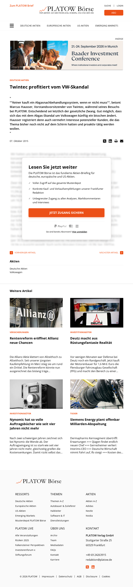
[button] (104, 141)
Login (120, 5)
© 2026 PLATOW (28, 576)
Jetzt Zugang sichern (66, 213)
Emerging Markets (106, 25)
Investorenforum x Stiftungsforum (25, 552)
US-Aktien (83, 25)
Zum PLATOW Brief (21, 5)
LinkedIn (93, 567)
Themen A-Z (57, 501)
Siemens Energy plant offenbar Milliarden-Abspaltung (95, 421)
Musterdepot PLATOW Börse (30, 520)
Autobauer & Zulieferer (63, 506)
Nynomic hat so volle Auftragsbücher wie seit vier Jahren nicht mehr (32, 423)
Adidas (89, 506)
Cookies (106, 576)
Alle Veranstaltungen (26, 535)
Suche (107, 5)
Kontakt (54, 554)
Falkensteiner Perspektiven (29, 545)
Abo (113, 12)
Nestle (89, 510)
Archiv (53, 535)
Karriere (54, 559)
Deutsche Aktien (30, 25)
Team (53, 540)
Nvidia (89, 515)
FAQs (53, 549)
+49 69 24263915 (96, 555)
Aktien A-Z (91, 501)
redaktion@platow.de (99, 559)
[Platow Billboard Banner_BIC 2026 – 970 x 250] (66, 56)
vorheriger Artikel (25, 252)
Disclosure (91, 576)
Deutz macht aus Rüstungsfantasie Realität (91, 340)
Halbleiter (55, 510)
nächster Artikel (108, 252)
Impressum (48, 576)
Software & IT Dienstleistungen (59, 518)
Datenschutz (65, 576)
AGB (79, 576)
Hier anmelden (79, 231)
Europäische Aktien (59, 25)
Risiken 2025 (22, 540)
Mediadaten (57, 545)
